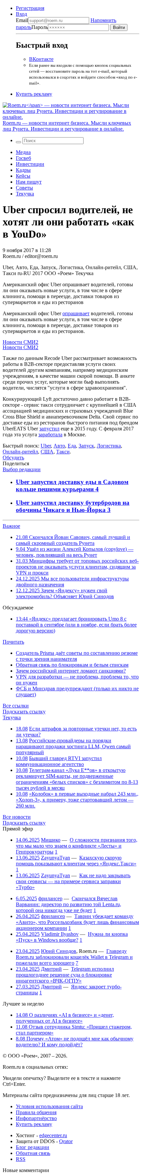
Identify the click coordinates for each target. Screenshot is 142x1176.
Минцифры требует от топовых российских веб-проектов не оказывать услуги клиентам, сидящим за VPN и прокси (77, 566)
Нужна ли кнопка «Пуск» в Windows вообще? (72, 937)
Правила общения (36, 1112)
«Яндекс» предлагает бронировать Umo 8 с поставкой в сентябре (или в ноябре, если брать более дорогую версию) (76, 624)
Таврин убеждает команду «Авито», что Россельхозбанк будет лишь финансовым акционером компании (77, 922)
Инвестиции (30, 164)
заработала (50, 434)
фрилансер (50, 898)
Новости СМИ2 (20, 342)
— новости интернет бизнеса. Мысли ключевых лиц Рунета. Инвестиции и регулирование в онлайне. (67, 126)
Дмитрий (51, 969)
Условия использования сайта (49, 1106)
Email (22, 20)
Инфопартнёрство (36, 1118)
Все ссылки (16, 705)
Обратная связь (33, 1153)
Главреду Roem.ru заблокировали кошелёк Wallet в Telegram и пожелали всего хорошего (74, 957)
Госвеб (23, 158)
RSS (20, 1159)
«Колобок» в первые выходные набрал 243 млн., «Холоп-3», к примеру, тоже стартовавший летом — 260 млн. (77, 799)
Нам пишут (29, 182)
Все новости (17, 817)
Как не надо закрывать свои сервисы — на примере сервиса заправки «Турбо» (73, 881)
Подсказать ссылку (24, 711)
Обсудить (13, 457)
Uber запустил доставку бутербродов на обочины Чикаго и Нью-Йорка (72, 506)
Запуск (86, 445)
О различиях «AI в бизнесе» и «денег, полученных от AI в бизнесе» (65, 1018)
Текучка (25, 193)
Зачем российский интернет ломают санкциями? (71, 671)
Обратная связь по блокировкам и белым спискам (72, 665)
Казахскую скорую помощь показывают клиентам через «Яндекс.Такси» (76, 860)
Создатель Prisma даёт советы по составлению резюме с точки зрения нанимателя (77, 656)
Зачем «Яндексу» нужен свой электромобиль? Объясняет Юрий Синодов (65, 593)
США (47, 451)
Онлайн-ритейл (20, 451)
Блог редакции (32, 1147)
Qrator (66, 1141)
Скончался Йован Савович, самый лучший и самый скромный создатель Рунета (73, 540)
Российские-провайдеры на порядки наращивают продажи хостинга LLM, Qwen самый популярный (73, 746)
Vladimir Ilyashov (60, 934)
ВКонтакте (41, 59)
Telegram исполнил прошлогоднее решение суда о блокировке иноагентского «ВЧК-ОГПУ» (65, 975)
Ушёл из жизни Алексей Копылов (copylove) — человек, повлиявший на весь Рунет (74, 552)
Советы (24, 188)
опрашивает (75, 313)
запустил (49, 428)
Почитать (13, 642)
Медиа (23, 152)
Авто (59, 445)
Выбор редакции (22, 469)
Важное (11, 526)
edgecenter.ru (53, 1135)
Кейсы (23, 176)
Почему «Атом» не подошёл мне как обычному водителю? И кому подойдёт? (74, 1041)
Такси (63, 451)
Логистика (109, 445)
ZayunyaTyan (55, 857)
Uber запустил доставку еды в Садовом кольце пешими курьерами (72, 485)
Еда (72, 445)
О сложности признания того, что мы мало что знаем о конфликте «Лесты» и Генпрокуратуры (76, 846)
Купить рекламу (34, 94)
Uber (46, 445)
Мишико (50, 840)
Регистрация (30, 8)
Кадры (23, 170)
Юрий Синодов (58, 951)
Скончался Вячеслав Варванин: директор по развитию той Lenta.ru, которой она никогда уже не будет (68, 904)
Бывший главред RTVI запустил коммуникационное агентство (59, 761)
